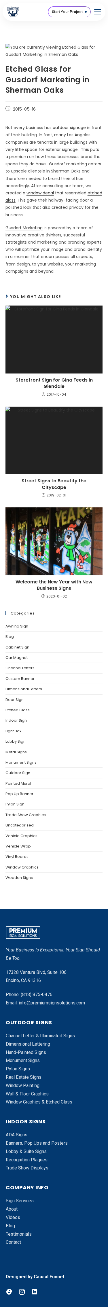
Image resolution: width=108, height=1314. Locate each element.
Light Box (13, 731)
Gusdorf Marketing (24, 228)
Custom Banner (20, 678)
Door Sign (14, 699)
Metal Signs (16, 752)
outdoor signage (69, 127)
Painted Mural (18, 783)
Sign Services (20, 1200)
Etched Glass (17, 710)
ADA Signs (16, 1134)
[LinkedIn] (34, 1291)
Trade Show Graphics (25, 815)
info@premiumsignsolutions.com (52, 1003)
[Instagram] (21, 1291)
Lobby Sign (15, 741)
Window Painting (22, 1085)
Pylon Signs (18, 1069)
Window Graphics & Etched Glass (39, 1102)
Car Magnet (16, 657)
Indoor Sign (16, 720)
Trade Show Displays (27, 1168)
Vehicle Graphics (21, 836)
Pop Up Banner (19, 794)
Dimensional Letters (23, 689)
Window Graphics (22, 867)
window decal (40, 193)
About (12, 1209)
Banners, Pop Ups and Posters (37, 1143)
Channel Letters (20, 668)
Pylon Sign (14, 804)
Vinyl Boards (17, 856)
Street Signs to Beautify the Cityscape (54, 484)
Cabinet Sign (17, 647)
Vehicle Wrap (18, 846)
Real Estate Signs (23, 1077)
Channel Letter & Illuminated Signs (40, 1035)
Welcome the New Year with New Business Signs (54, 585)
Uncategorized (19, 825)
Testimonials (19, 1234)
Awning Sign (16, 626)
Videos (13, 1217)
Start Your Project (67, 12)
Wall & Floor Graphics (27, 1094)
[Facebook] (9, 1291)
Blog (9, 636)
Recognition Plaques (27, 1160)
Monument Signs (21, 762)
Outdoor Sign (17, 772)
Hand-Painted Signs (26, 1052)
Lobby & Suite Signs (26, 1151)
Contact (13, 1242)
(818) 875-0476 (36, 994)
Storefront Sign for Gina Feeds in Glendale (54, 383)
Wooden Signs (19, 877)
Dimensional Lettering (28, 1044)
